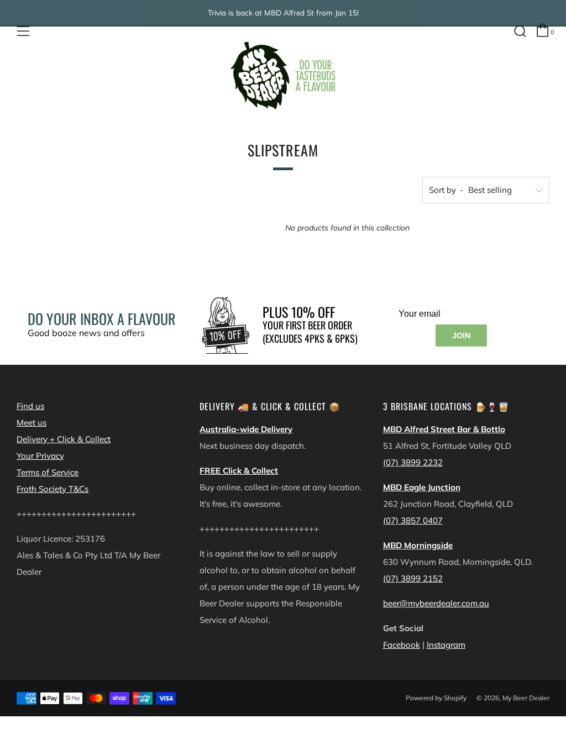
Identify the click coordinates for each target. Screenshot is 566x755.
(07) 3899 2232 (413, 462)
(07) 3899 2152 (413, 578)
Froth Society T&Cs (52, 489)
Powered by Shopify (436, 698)
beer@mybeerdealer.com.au (436, 603)
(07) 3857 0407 (413, 520)
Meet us (31, 422)
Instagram (446, 644)
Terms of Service (47, 472)
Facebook (401, 644)
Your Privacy (40, 455)
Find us (30, 406)
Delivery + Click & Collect (64, 439)
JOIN (461, 335)
